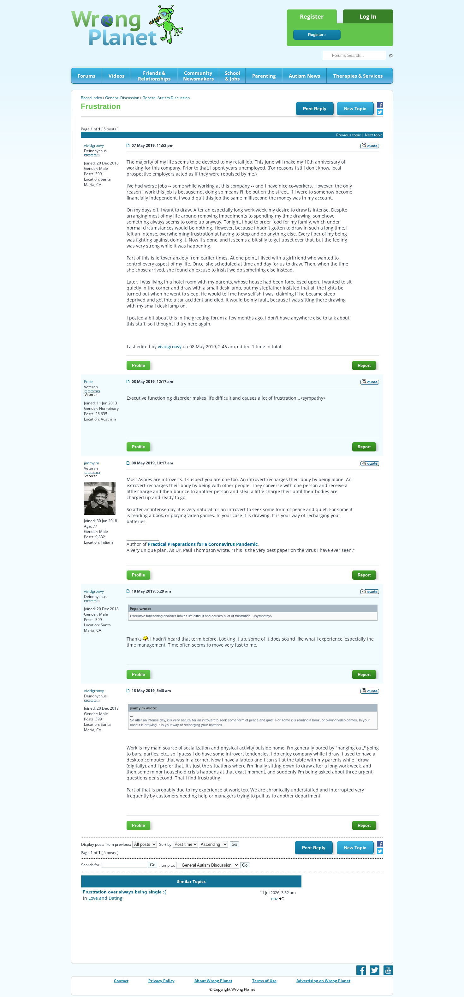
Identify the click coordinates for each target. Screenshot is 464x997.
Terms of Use (264, 980)
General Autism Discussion (166, 97)
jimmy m (91, 463)
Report (364, 365)
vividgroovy (94, 145)
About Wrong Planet (213, 980)
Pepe (88, 381)
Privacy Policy (161, 980)
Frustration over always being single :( (124, 891)
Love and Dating (105, 898)
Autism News (304, 76)
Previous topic (348, 135)
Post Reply (314, 108)
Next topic (374, 135)
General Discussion (122, 97)
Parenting (264, 76)
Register (312, 16)
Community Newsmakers (198, 76)
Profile (138, 365)
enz (274, 898)
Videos (116, 76)
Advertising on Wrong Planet (323, 980)
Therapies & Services (358, 76)
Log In (368, 16)
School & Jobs (232, 76)
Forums (86, 76)
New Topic (355, 108)
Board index (91, 97)
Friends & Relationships (154, 76)
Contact (121, 980)
